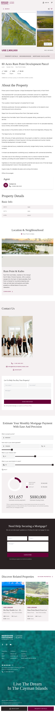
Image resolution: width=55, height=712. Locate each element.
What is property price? (8, 434)
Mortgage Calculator (41, 56)
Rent (3, 656)
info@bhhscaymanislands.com (18, 366)
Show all (47, 44)
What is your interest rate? (9, 452)
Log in (47, 2)
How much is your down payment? (11, 442)
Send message (27, 401)
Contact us (14, 656)
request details (41, 708)
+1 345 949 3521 (18, 363)
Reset (5, 469)
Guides (23, 653)
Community (14, 658)
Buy (3, 653)
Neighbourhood (25, 56)
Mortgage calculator (28, 658)
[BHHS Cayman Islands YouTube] (10, 644)
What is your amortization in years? (11, 461)
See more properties (44, 576)
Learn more (7, 291)
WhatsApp (18, 369)
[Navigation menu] (52, 2)
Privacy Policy (28, 405)
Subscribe (28, 554)
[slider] (12, 450)
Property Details (11, 56)
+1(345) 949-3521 (16, 186)
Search (7, 8)
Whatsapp (15, 708)
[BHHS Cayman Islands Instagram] (6, 644)
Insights (24, 656)
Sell (3, 658)
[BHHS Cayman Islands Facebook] (2, 644)
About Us (13, 653)
